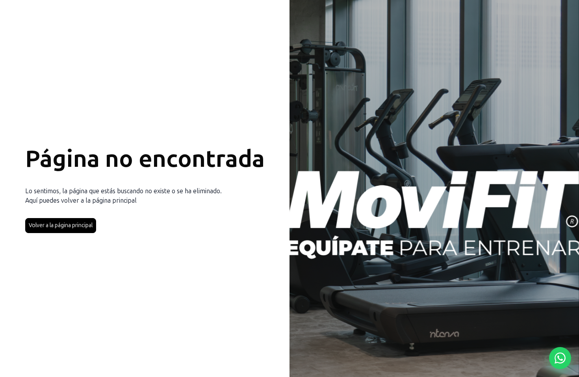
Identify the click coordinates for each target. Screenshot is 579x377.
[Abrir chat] (560, 358)
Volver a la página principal (61, 225)
